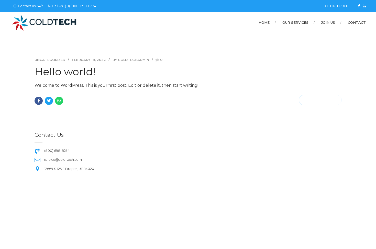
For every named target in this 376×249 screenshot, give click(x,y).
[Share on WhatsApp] (59, 101)
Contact (357, 22)
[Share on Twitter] (49, 101)
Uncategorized (50, 60)
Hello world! (65, 71)
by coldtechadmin (131, 60)
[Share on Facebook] (39, 101)
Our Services (295, 22)
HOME (264, 22)
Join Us (328, 22)
